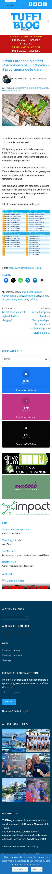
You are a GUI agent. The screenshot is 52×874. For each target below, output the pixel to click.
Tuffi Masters (9, 551)
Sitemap (6, 660)
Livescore (34, 40)
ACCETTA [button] (37, 869)
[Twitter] (35, 4)
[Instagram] (45, 4)
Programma (19, 40)
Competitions (24, 88)
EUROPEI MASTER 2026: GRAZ (26, 47)
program (6, 299)
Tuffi (20, 91)
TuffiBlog (33, 299)
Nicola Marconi (19, 79)
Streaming (26, 44)
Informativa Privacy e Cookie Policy (20, 846)
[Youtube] (40, 4)
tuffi (26, 299)
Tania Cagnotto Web (12, 540)
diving (20, 295)
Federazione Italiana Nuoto (15, 529)
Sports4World (9, 562)
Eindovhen (29, 295)
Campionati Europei (32, 292)
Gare (39, 88)
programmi (17, 299)
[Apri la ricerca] (48, 21)
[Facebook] (30, 4)
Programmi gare (9, 91)
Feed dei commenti (12, 655)
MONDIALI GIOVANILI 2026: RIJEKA (26, 36)
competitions (9, 295)
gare (38, 295)
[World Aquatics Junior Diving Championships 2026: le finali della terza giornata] (38, 790)
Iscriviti (9, 701)
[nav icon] (3, 22)
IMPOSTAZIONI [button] (20, 869)
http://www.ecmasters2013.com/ (25, 267)
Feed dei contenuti (11, 650)
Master (45, 88)
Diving (33, 88)
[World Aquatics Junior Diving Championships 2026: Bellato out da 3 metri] (14, 741)
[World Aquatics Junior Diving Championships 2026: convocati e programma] (38, 741)
